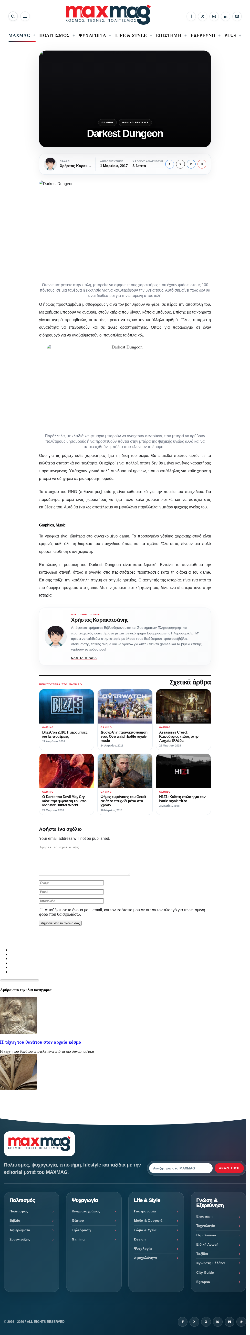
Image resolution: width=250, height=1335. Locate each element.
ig (217, 1322)
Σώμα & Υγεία (145, 1230)
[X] (202, 16)
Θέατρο (78, 1220)
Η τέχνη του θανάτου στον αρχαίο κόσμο (40, 1042)
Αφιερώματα (20, 1230)
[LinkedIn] (225, 16)
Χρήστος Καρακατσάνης (99, 620)
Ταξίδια (202, 1254)
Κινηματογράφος (86, 1211)
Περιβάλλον (206, 1235)
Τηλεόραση (81, 1230)
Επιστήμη (204, 1216)
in (191, 164)
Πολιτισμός (19, 1211)
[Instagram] (214, 16)
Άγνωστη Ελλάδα (210, 1263)
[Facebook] (191, 16)
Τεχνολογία (205, 1226)
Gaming (107, 122)
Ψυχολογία (143, 1249)
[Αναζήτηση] (13, 16)
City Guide (205, 1272)
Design (140, 1239)
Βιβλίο (15, 1220)
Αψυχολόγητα (145, 1258)
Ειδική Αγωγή (207, 1244)
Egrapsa (203, 1282)
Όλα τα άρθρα (84, 658)
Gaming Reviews (135, 122)
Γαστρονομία (145, 1211)
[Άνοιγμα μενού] (25, 16)
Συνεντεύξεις (20, 1239)
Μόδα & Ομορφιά (148, 1220)
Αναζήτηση (229, 1168)
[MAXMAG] (108, 14)
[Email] (237, 16)
